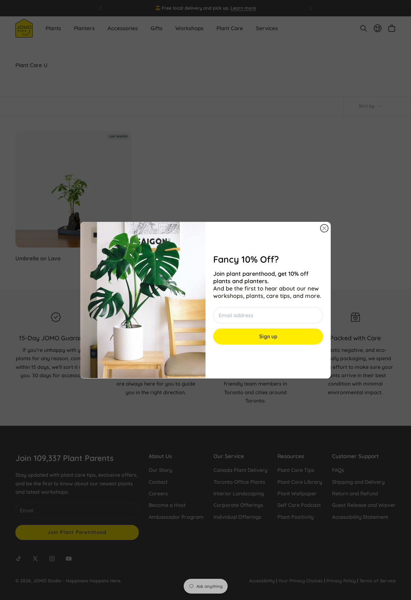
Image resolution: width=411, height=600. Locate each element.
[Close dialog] (324, 228)
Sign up (268, 336)
